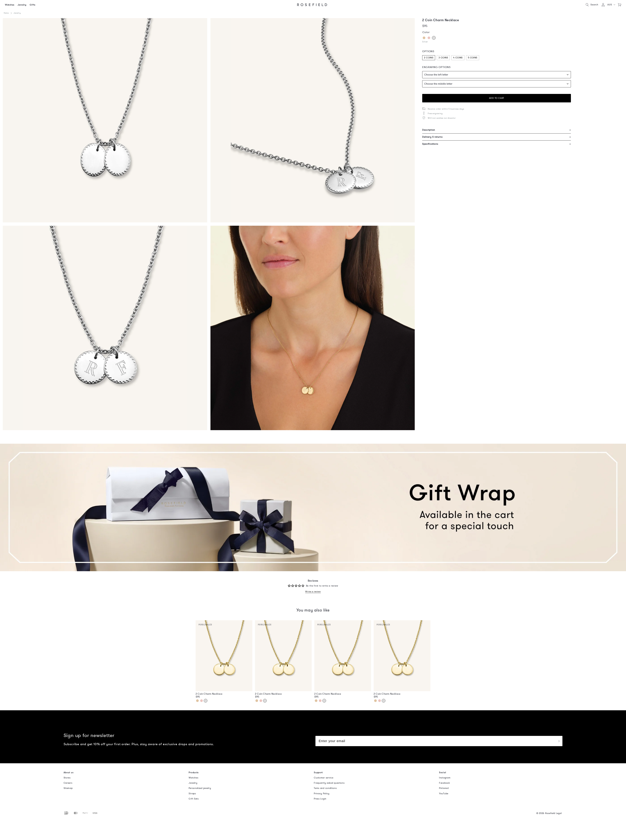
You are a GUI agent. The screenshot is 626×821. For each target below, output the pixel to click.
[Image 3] (105, 120)
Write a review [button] (313, 592)
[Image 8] (312, 120)
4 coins (458, 57)
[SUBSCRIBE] (558, 741)
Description (496, 129)
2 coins (428, 57)
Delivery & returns (496, 136)
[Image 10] (312, 328)
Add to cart (496, 98)
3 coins (443, 57)
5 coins (472, 57)
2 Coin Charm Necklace (209, 693)
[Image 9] (105, 328)
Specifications (496, 143)
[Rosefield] (312, 4)
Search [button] (594, 4)
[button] (611, 4)
